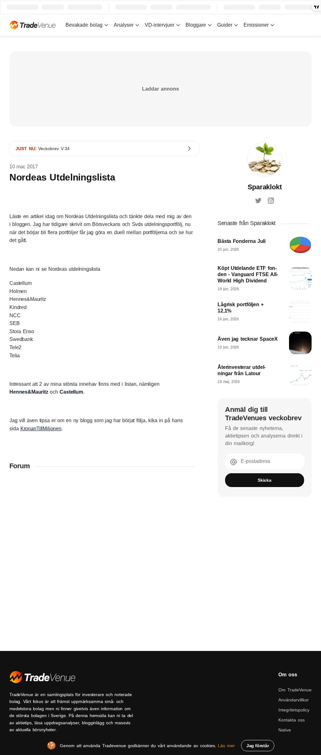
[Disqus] (104, 557)
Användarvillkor (293, 699)
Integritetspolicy (293, 709)
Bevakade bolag (84, 25)
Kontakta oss (291, 719)
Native (284, 729)
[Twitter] (258, 200)
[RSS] (271, 200)
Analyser (124, 25)
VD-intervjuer (159, 25)
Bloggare (196, 25)
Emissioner (256, 25)
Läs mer (226, 745)
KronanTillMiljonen (40, 428)
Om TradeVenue (295, 689)
